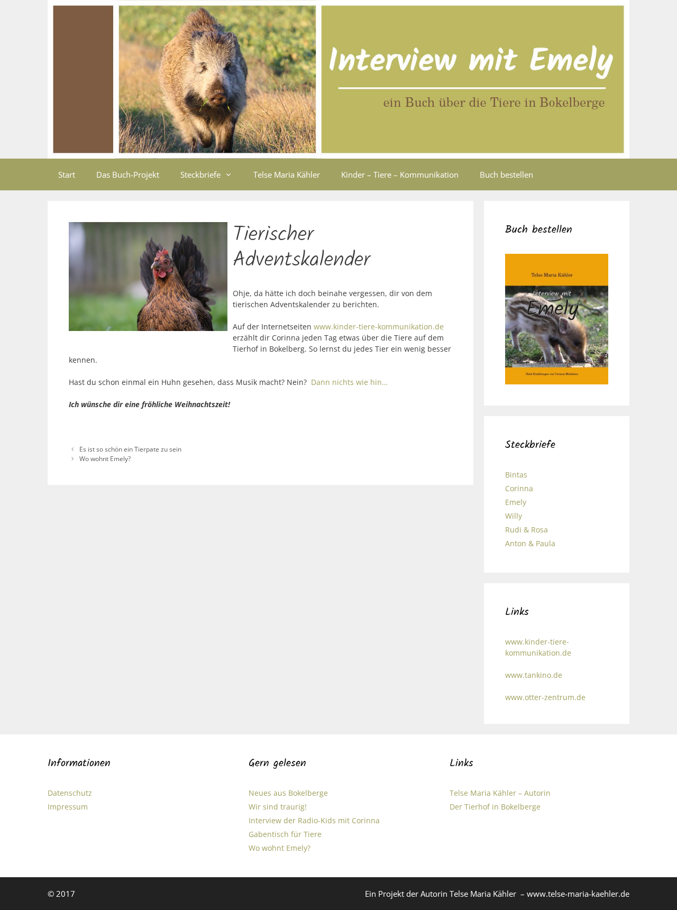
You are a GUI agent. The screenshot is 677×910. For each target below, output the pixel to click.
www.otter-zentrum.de (545, 697)
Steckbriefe (200, 174)
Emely (515, 502)
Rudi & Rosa (526, 530)
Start (66, 174)
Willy (513, 516)
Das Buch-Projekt (127, 174)
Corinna (519, 488)
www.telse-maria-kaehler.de (578, 893)
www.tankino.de (533, 675)
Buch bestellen (506, 174)
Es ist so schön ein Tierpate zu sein (130, 449)
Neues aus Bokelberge (288, 793)
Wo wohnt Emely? (105, 458)
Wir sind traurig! (278, 807)
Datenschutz (70, 793)
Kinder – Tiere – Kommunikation (400, 174)
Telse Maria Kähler (286, 174)
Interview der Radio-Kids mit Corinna (314, 820)
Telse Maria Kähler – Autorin (500, 793)
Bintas (516, 475)
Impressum (68, 807)
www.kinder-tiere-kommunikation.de (378, 326)
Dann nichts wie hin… (349, 382)
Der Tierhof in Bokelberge (495, 807)
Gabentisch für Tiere (285, 834)
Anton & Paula (530, 543)
